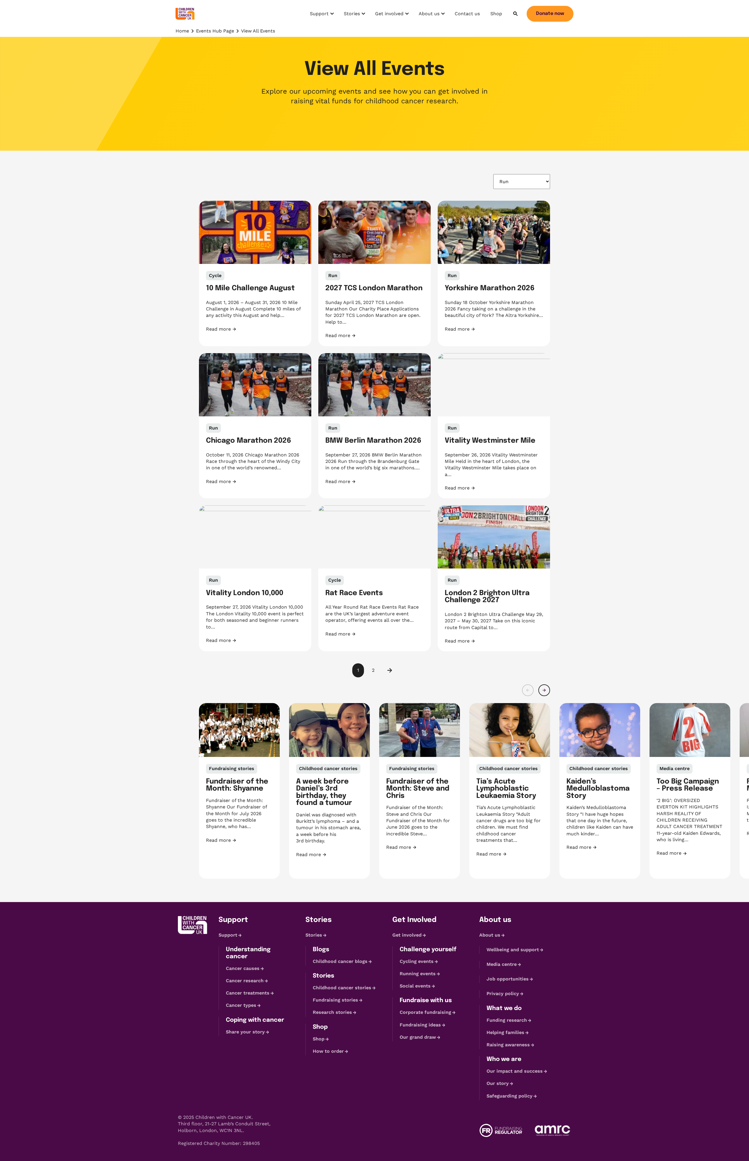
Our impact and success (515, 1071)
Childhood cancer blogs (340, 961)
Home (182, 31)
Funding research (507, 1020)
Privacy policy (503, 994)
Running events (418, 973)
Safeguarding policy (509, 1096)
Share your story (245, 1032)
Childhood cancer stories (342, 987)
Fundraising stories (335, 1000)
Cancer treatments (247, 993)
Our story (498, 1083)
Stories (355, 15)
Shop (496, 13)
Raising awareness (508, 1044)
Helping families (505, 1032)
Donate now (550, 13)
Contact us (467, 13)
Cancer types (241, 1005)
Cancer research (245, 980)
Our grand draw (418, 1037)
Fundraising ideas (420, 1025)
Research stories (332, 1012)
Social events (415, 986)
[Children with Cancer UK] (185, 14)
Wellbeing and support (513, 949)
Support (323, 15)
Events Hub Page (215, 31)
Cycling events (417, 961)
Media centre (502, 964)
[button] (528, 690)
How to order (328, 1051)
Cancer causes (243, 968)
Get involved (389, 15)
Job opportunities (508, 979)
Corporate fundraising (425, 1012)
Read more (234, 329)
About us (431, 15)
